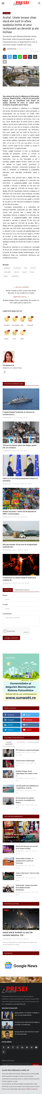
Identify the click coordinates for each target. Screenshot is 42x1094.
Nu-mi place (15, 325)
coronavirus (17, 268)
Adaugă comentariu (11, 638)
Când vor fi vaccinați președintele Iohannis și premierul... (20, 479)
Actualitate (7, 13)
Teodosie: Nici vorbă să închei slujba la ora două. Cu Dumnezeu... (27, 1023)
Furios (6, 339)
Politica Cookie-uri (32, 1089)
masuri (6, 276)
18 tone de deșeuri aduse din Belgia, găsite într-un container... (20, 446)
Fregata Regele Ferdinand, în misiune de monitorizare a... (18, 413)
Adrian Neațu (8, 840)
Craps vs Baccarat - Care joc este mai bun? (27, 874)
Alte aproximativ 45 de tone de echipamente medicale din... (20, 546)
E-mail (5, 604)
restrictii (16, 272)
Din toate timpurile (33, 742)
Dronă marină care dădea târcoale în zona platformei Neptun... (25, 800)
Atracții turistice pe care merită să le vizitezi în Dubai (27, 847)
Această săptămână (8, 743)
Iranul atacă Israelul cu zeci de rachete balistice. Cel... (18, 933)
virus (25, 268)
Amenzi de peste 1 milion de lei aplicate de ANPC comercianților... (19, 512)
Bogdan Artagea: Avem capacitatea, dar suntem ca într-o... (27, 773)
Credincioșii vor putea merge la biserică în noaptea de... (19, 579)
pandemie (7, 268)
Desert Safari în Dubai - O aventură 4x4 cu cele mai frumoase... (24, 861)
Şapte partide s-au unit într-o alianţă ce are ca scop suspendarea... (27, 1014)
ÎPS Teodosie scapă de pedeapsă (27, 750)
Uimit (22, 339)
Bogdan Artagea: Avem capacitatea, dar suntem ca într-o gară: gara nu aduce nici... (21, 301)
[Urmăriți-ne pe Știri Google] (21, 965)
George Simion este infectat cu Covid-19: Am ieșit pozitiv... (27, 1033)
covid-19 (33, 268)
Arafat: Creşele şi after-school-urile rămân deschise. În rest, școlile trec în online (21, 292)
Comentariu (7, 614)
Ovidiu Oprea (20, 778)
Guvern (24, 272)
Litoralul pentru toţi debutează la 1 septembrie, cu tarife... (27, 787)
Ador (22, 325)
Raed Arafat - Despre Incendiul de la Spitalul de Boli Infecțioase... (26, 887)
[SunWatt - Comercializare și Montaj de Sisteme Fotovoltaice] (21, 677)
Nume (5, 595)
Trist (14, 339)
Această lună (21, 742)
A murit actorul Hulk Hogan (25, 761)
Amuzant (30, 325)
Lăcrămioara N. (11, 49)
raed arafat (7, 272)
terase (32, 272)
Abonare (36, 1065)
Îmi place (7, 325)
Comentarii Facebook (21, 590)
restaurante (14, 276)
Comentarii (8, 590)
